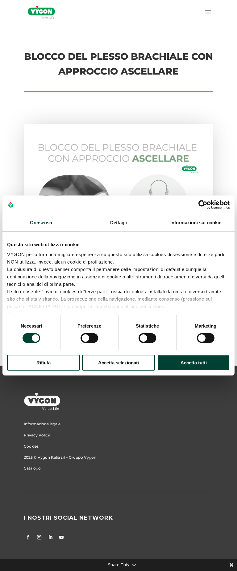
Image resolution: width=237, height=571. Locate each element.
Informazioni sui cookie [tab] (195, 222)
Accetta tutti (194, 362)
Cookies (31, 446)
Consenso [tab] (41, 222)
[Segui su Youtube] (61, 537)
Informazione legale (42, 424)
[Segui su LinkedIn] (50, 537)
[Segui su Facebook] (28, 537)
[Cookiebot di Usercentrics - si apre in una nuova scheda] (203, 204)
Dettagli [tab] (118, 222)
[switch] (89, 338)
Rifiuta (43, 362)
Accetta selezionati (118, 362)
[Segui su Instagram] (39, 537)
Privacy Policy (37, 435)
